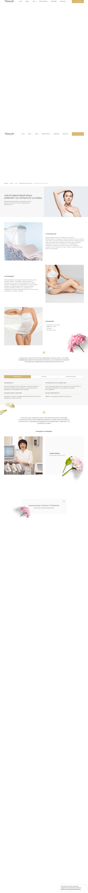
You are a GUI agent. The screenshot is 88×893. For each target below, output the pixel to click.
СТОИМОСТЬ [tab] (44, 376)
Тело (16, 183)
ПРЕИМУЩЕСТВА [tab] (17, 376)
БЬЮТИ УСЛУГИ (43, 1)
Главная (6, 183)
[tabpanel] (44, 392)
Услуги (11, 183)
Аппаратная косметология (25, 183)
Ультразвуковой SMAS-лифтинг (41, 183)
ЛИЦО (27, 1)
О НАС (20, 1)
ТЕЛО (34, 1)
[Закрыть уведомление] (85, 885)
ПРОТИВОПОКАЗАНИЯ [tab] (71, 376)
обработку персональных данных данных (71, 889)
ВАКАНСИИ (54, 1)
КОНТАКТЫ (63, 1)
